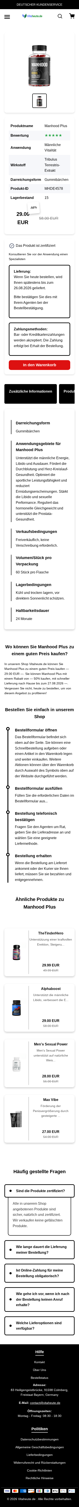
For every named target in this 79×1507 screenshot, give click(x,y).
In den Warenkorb (39, 365)
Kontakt (39, 1362)
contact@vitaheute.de (45, 1403)
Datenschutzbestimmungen (40, 1439)
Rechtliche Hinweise (40, 1478)
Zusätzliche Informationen (30, 391)
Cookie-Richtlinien (39, 1470)
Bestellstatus (39, 1377)
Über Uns (39, 1370)
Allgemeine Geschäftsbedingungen (39, 1447)
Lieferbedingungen (40, 1455)
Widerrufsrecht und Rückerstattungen (40, 1462)
